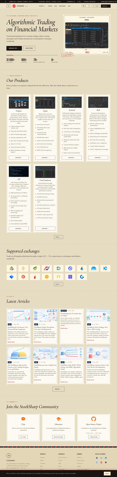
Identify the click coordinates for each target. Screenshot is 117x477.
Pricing (50, 6)
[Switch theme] (91, 6)
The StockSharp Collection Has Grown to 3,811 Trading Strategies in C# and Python (18, 367)
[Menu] (8, 6)
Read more (11, 342)
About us (79, 457)
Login (97, 6)
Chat (69, 6)
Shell (98, 110)
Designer (19, 111)
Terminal (72, 110)
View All (58, 237)
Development (62, 6)
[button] (85, 6)
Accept (107, 473)
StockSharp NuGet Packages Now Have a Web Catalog (97, 328)
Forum (60, 460)
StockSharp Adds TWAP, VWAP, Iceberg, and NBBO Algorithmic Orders (71, 367)
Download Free (14, 48)
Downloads (61, 469)
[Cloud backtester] (90, 49)
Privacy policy (81, 460)
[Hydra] (86, 35)
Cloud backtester (45, 180)
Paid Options (29, 48)
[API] (84, 49)
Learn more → (18, 157)
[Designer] (83, 49)
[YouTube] (101, 462)
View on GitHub (94, 437)
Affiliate (79, 466)
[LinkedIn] (105, 458)
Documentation (62, 457)
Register (106, 6)
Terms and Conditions (83, 469)
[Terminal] (87, 49)
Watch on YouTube (58, 437)
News (59, 466)
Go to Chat (23, 437)
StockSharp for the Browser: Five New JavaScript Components (18, 328)
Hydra (45, 111)
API (18, 179)
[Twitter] (101, 458)
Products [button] (41, 6)
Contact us (80, 463)
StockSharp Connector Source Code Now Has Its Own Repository (98, 366)
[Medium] (105, 462)
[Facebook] (96, 458)
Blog (55, 6)
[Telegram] (96, 462)
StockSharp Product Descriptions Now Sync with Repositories (44, 328)
